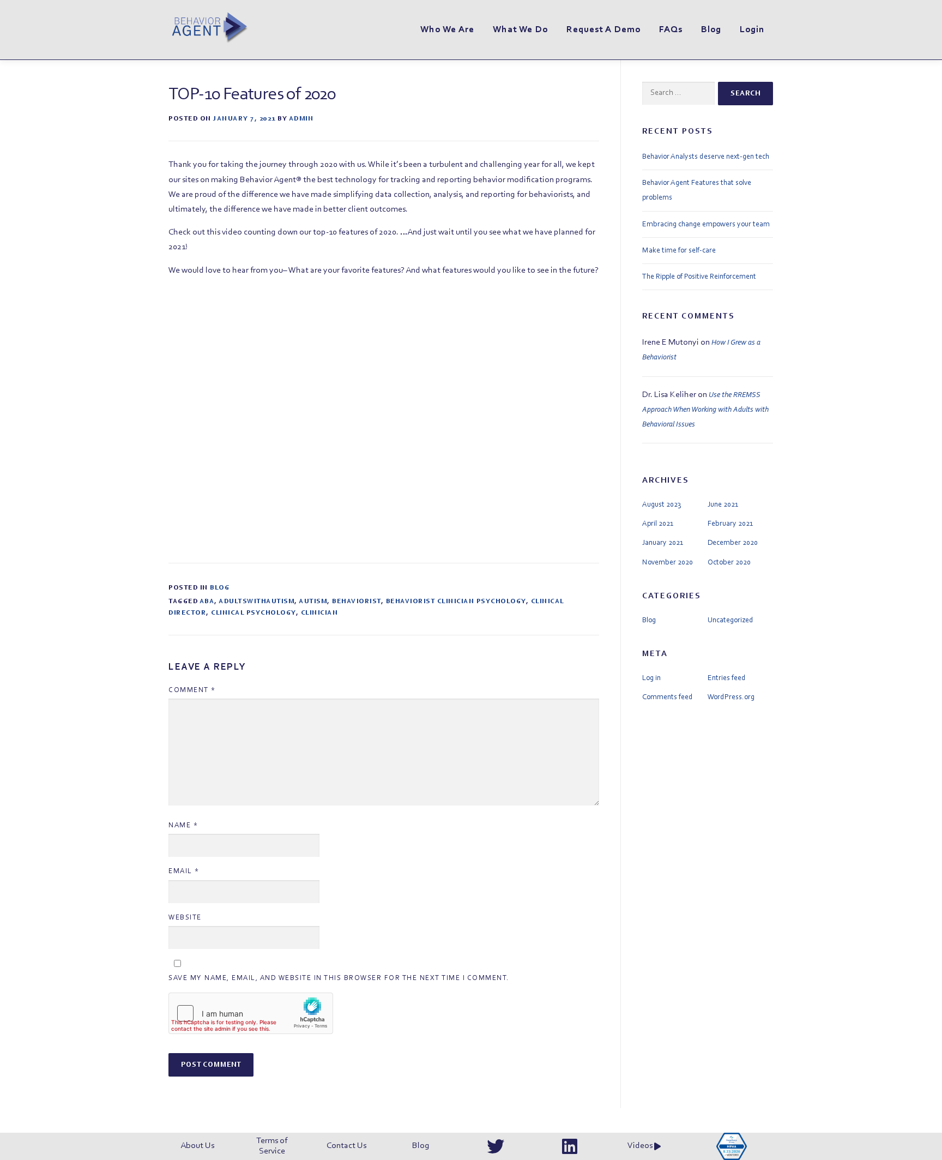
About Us (197, 1145)
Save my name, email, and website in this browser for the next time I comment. (338, 978)
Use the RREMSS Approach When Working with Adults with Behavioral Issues (705, 410)
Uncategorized (730, 620)
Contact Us (346, 1145)
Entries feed (727, 678)
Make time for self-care (679, 251)
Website (185, 917)
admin (301, 119)
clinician (320, 613)
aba (207, 601)
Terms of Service (271, 1146)
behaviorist (356, 601)
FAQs (671, 29)
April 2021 (657, 524)
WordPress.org (731, 697)
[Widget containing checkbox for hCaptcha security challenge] (250, 1013)
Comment (192, 690)
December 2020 (733, 543)
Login (752, 29)
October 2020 (729, 563)
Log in (651, 678)
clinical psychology (253, 613)
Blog (711, 29)
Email (184, 871)
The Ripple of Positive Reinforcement (699, 277)
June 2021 (723, 505)
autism (313, 601)
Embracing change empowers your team (706, 225)
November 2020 (667, 563)
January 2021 (662, 543)
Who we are (447, 29)
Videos (640, 1145)
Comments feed (667, 697)
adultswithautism (256, 601)
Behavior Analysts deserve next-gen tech (705, 157)
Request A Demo (603, 29)
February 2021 (730, 524)
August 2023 (661, 505)
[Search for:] (678, 93)
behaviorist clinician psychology (456, 601)
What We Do (520, 29)
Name (183, 825)
